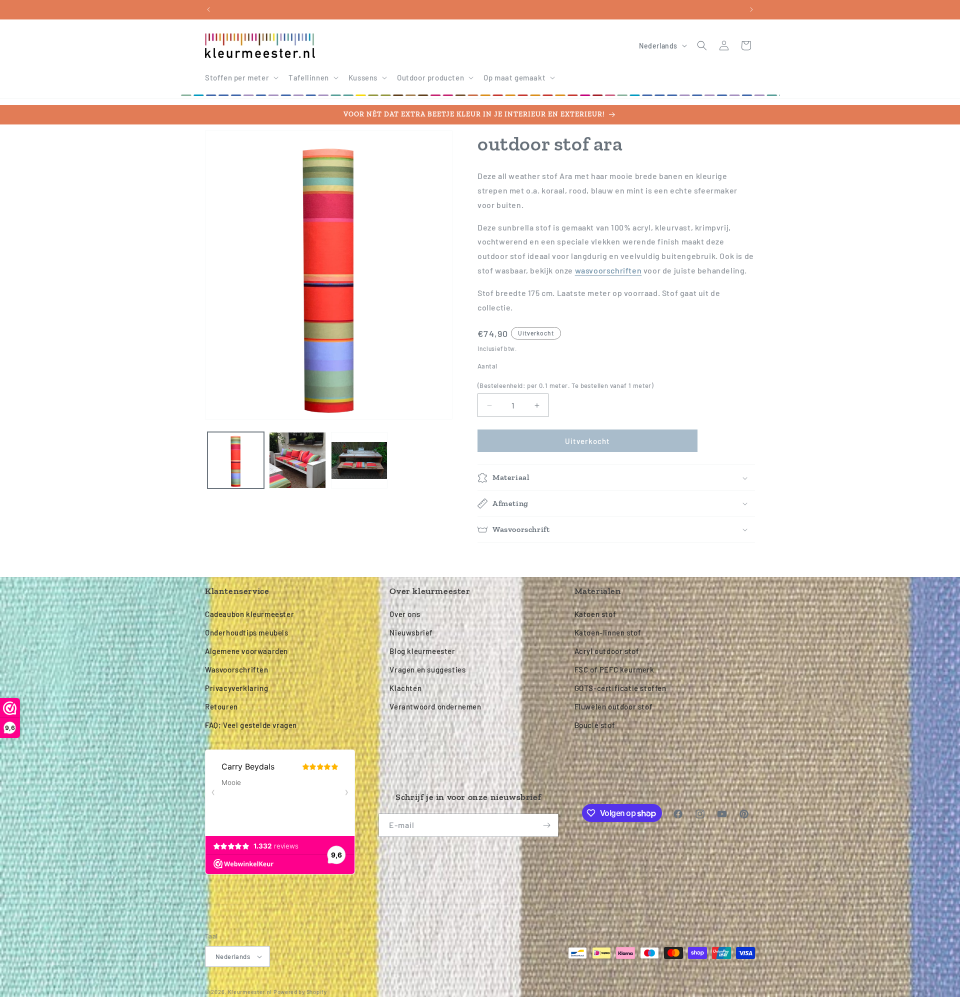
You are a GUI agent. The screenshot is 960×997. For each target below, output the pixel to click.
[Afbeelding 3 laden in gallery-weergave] (359, 460)
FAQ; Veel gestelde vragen (251, 725)
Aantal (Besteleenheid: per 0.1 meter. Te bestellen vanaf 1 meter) (566, 376)
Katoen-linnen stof (608, 632)
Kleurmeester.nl (250, 991)
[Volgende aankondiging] (751, 9)
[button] (240, 78)
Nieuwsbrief (411, 632)
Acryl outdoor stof (607, 651)
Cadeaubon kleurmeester (249, 614)
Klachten (406, 688)
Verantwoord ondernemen (435, 706)
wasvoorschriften (608, 270)
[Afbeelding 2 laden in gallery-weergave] (297, 460)
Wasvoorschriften (236, 669)
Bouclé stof (595, 725)
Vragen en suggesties (428, 669)
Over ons (405, 614)
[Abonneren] (547, 825)
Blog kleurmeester (422, 651)
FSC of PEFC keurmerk (614, 669)
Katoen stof (595, 614)
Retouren (221, 706)
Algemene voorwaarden (246, 651)
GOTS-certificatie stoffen (620, 688)
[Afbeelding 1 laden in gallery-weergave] (236, 460)
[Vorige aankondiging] (209, 9)
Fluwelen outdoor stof (613, 706)
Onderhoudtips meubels (246, 632)
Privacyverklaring (236, 688)
